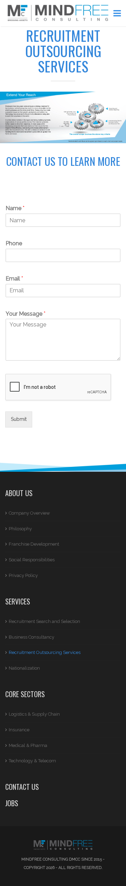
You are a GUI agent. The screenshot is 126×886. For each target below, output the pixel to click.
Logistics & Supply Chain (34, 714)
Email (14, 278)
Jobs (11, 803)
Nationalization (24, 668)
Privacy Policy (23, 575)
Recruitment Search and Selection (44, 621)
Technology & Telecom (32, 760)
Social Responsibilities (32, 559)
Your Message (26, 313)
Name (15, 208)
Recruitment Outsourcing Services (44, 652)
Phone (14, 243)
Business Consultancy (31, 637)
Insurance (19, 729)
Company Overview (29, 513)
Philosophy (20, 528)
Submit (19, 419)
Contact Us (22, 786)
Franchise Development (34, 544)
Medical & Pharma (28, 745)
